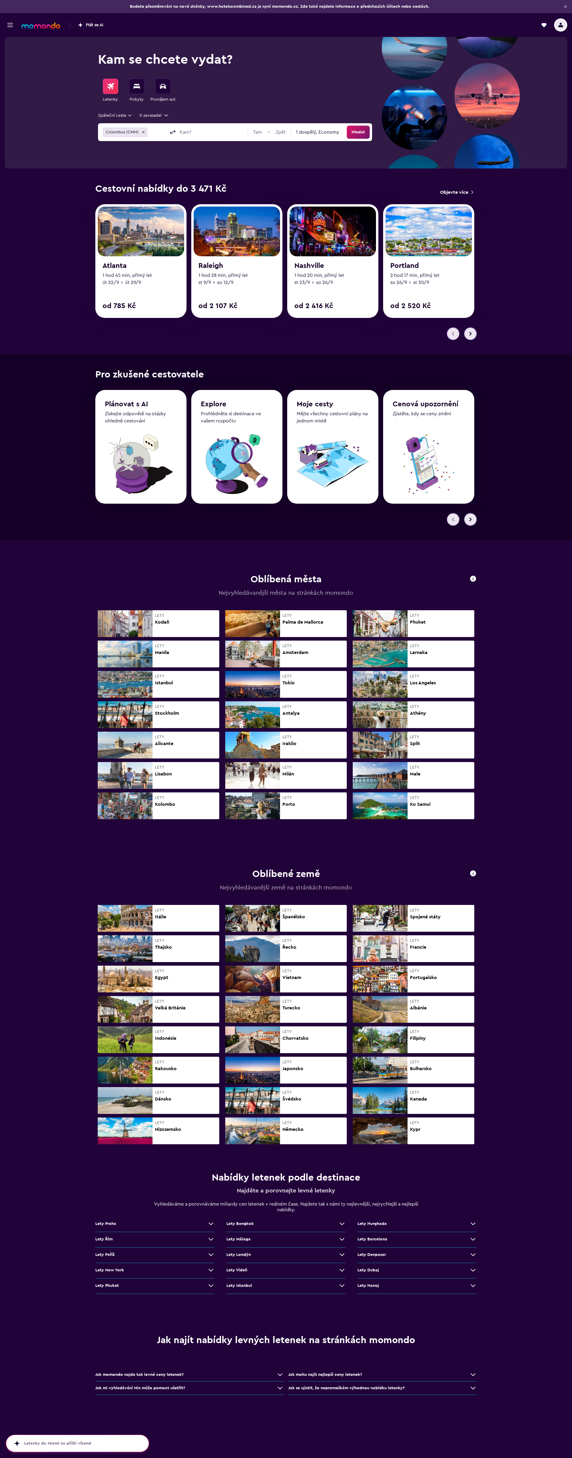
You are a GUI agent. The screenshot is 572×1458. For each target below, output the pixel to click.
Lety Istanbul (239, 1286)
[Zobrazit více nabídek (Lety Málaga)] (342, 1239)
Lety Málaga (238, 1239)
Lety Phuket (107, 1286)
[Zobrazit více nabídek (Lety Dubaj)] (473, 1270)
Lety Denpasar (372, 1255)
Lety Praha (105, 1224)
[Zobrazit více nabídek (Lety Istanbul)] (342, 1285)
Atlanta (114, 265)
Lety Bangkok (240, 1224)
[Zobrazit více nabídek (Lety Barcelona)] (473, 1239)
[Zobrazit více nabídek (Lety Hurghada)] (473, 1223)
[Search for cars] (163, 86)
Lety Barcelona (372, 1239)
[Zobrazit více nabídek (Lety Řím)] (210, 1239)
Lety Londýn (238, 1255)
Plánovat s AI (126, 404)
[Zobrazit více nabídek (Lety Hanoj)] (473, 1285)
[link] (456, 192)
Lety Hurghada (372, 1224)
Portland (404, 265)
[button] (565, 6)
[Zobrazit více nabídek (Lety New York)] (210, 1270)
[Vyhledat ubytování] (136, 86)
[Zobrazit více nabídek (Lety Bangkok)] (342, 1223)
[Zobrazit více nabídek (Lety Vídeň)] (342, 1270)
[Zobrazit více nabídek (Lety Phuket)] (210, 1285)
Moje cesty (315, 404)
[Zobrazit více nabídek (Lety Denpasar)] (473, 1254)
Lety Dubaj (368, 1270)
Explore (213, 404)
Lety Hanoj (368, 1286)
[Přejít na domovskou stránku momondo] (40, 26)
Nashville (309, 265)
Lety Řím (104, 1239)
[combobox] (115, 115)
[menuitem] (110, 90)
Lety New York (109, 1270)
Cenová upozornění (425, 404)
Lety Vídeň (236, 1270)
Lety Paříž (105, 1255)
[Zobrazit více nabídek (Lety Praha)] (210, 1223)
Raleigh (210, 265)
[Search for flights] (110, 86)
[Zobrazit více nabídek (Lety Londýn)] (342, 1254)
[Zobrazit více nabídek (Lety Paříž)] (210, 1254)
